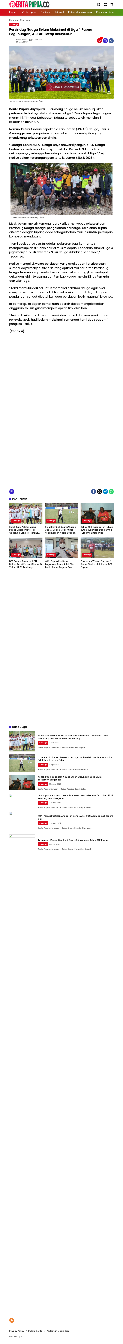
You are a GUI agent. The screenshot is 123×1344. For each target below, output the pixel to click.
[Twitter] (99, 491)
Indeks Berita (35, 1330)
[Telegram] (105, 491)
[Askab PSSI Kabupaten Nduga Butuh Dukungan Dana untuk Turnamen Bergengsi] (97, 513)
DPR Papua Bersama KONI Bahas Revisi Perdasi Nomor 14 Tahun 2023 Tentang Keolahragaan (25, 564)
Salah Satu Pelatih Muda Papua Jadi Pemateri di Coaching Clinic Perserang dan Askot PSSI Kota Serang (24, 530)
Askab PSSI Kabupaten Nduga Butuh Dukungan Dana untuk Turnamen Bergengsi (97, 530)
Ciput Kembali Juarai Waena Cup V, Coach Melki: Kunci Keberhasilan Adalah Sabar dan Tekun (60, 530)
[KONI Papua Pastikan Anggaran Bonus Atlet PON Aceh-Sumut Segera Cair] (61, 547)
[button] (98, 4)
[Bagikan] (111, 40)
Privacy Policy (16, 1330)
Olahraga (14, 24)
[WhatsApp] (111, 491)
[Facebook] (93, 491)
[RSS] (11, 1320)
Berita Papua (21, 40)
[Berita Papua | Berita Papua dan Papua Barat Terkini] (29, 4)
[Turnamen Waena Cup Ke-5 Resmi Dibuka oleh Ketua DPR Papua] (97, 547)
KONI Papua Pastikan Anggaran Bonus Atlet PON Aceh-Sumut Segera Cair (59, 564)
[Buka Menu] (105, 4)
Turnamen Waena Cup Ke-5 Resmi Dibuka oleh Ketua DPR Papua (96, 564)
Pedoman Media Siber (58, 1330)
